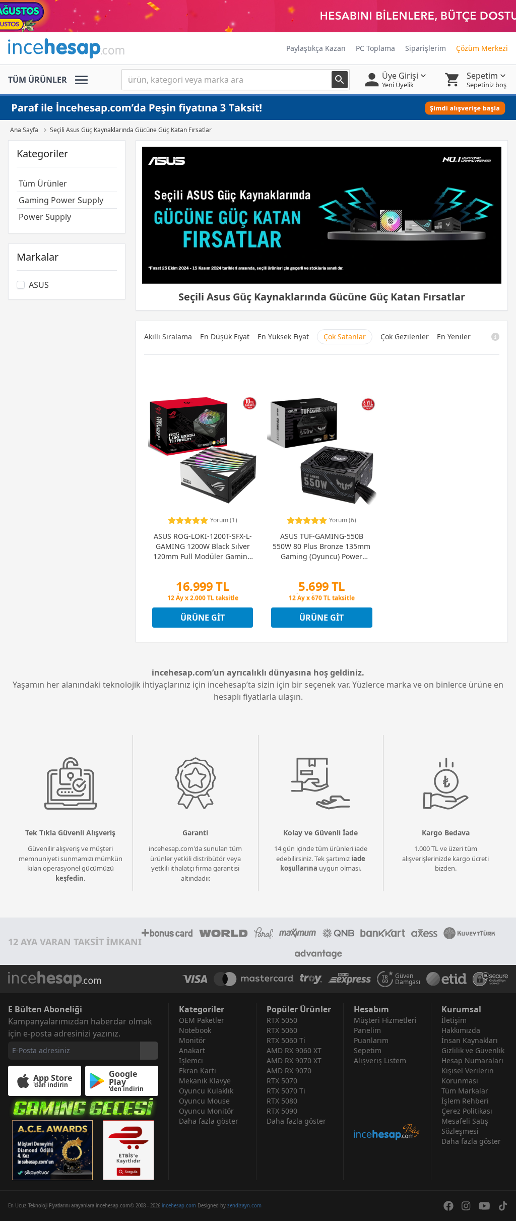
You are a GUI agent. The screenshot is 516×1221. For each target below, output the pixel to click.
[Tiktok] (503, 1206)
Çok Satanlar (345, 336)
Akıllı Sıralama (168, 336)
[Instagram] (466, 1206)
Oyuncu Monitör (206, 1111)
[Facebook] (448, 1206)
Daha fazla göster (208, 1121)
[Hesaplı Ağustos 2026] (258, 16)
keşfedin (69, 878)
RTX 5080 (282, 1101)
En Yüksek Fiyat (283, 336)
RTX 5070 (282, 1080)
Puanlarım (371, 1040)
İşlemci (191, 1060)
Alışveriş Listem (380, 1060)
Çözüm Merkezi (482, 48)
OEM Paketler (201, 1020)
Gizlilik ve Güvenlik (472, 1050)
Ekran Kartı (197, 1070)
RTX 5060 (282, 1030)
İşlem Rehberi (465, 1101)
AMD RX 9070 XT (294, 1060)
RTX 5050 (282, 1020)
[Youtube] (484, 1206)
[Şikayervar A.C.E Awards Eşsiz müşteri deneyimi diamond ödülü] (52, 1150)
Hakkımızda (460, 1030)
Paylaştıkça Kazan (316, 48)
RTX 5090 (282, 1111)
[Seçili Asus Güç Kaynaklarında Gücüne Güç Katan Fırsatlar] (321, 215)
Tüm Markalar (464, 1090)
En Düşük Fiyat (224, 336)
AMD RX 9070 (289, 1070)
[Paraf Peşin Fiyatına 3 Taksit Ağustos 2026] (258, 108)
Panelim (367, 1030)
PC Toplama (375, 48)
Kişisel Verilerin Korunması (467, 1075)
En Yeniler (454, 336)
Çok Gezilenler (404, 336)
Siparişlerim (425, 48)
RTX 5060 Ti (286, 1040)
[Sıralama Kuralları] (495, 337)
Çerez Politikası (466, 1111)
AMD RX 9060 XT (294, 1050)
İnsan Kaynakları (469, 1040)
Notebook (195, 1030)
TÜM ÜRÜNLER (37, 79)
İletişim (454, 1020)
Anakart (192, 1050)
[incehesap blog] (387, 1103)
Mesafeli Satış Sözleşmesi (464, 1126)
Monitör (192, 1040)
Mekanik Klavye (205, 1080)
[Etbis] (128, 1150)
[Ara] (340, 79)
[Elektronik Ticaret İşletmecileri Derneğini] (446, 979)
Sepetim (367, 1050)
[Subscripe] (149, 1051)
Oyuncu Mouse (204, 1101)
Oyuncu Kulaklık (206, 1090)
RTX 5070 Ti (286, 1090)
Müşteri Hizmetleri (385, 1020)
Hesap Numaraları (472, 1060)
